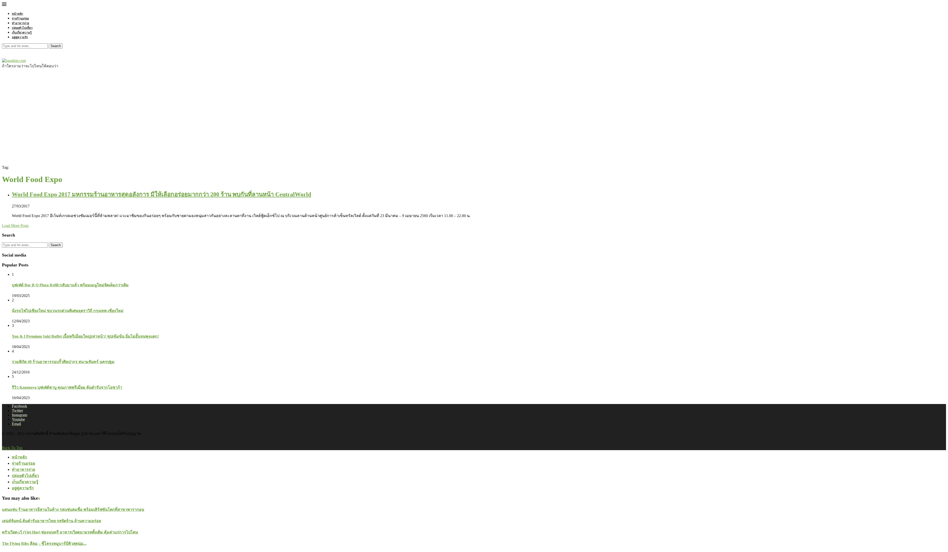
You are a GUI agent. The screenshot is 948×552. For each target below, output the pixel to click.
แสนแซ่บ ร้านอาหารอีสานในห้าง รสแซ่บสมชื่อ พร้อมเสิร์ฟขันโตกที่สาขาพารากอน (73, 509)
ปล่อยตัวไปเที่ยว (22, 28)
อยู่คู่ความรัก (20, 37)
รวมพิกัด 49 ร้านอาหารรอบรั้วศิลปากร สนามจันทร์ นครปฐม (63, 362)
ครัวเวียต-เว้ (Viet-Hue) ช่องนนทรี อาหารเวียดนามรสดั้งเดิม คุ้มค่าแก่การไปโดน (70, 532)
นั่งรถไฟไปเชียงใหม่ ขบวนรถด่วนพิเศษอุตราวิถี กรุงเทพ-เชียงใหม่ (67, 311)
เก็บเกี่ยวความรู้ (22, 32)
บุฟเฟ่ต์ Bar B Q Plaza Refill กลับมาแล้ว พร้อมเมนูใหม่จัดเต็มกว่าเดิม (70, 285)
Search (56, 46)
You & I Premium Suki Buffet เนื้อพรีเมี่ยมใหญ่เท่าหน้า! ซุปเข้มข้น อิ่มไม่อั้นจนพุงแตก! (85, 336)
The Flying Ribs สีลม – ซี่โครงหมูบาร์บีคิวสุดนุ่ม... (44, 543)
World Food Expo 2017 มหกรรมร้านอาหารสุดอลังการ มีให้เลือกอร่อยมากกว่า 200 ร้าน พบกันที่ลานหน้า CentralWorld (161, 194)
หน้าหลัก (17, 14)
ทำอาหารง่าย (20, 23)
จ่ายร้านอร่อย (20, 18)
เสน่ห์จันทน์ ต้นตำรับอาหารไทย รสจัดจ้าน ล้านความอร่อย (51, 521)
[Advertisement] (474, 115)
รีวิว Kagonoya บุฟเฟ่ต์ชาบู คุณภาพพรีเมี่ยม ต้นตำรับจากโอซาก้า (67, 387)
